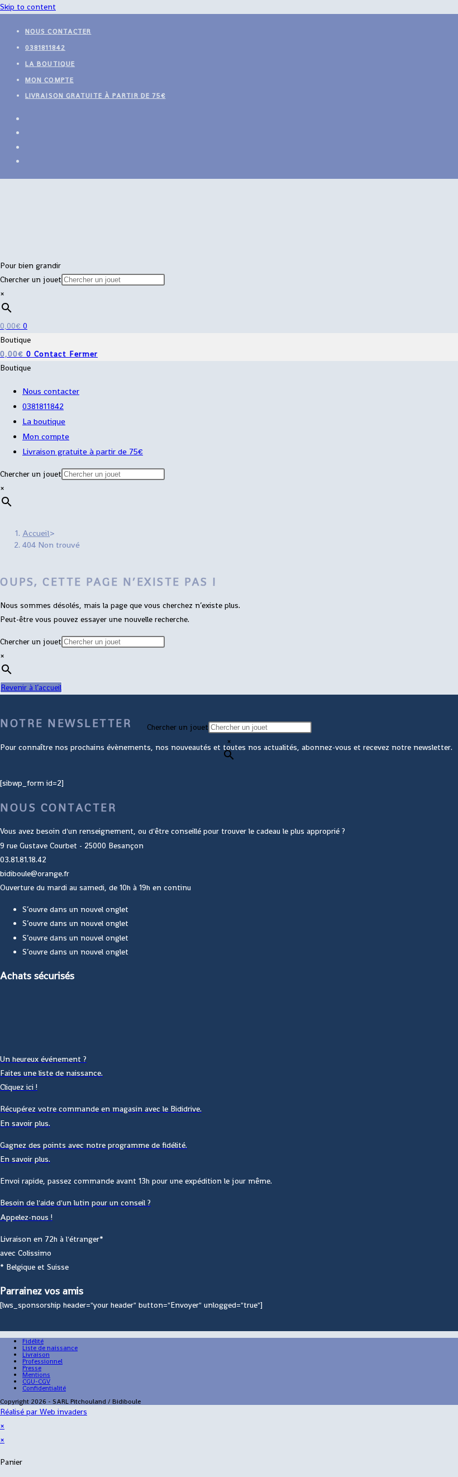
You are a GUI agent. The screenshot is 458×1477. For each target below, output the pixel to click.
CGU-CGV (36, 1381)
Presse (31, 1368)
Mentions (36, 1374)
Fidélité (33, 1341)
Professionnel (42, 1361)
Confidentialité (44, 1388)
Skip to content (28, 7)
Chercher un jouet (30, 279)
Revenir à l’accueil (31, 687)
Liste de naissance (50, 1347)
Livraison (36, 1354)
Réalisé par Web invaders (43, 1412)
